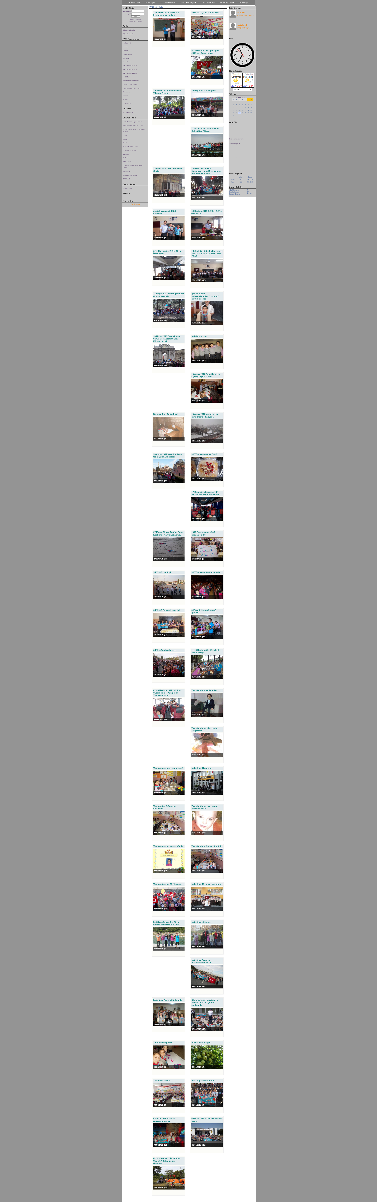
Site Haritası (135, 204)
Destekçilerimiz (127, 188)
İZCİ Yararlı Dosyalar (188, 3)
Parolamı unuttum (135, 19)
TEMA (125, 143)
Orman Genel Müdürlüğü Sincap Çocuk (132, 167)
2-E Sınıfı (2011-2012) (130, 73)
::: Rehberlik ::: (127, 103)
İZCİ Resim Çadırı (208, 3)
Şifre (129, 14)
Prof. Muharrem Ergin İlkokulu (132, 122)
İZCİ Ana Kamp (134, 3)
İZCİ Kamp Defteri (227, 3)
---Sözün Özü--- (127, 43)
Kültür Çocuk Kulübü (129, 150)
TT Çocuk (126, 154)
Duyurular (126, 58)
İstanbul (125, 96)
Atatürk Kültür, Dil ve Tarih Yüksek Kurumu (134, 130)
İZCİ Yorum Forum (168, 3)
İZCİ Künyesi (150, 3)
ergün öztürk (242, 25)
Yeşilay (125, 139)
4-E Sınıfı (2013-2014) (130, 65)
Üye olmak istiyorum (135, 21)
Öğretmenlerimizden (129, 30)
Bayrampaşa (126, 92)
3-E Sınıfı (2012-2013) (130, 69)
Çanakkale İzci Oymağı (130, 84)
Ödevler (125, 50)
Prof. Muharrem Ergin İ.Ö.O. (131, 88)
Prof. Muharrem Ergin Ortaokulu (133, 125)
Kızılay (125, 135)
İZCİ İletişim (243, 3)
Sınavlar (125, 47)
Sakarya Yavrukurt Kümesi (131, 80)
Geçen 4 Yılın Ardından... (246, 16)
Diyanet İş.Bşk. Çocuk (130, 175)
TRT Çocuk (126, 179)
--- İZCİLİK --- (127, 77)
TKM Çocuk (127, 161)
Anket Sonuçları (128, 112)
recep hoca (241, 12)
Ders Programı (127, 54)
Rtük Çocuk (126, 158)
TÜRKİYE (126, 99)
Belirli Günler (127, 62)
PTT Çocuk (126, 171)
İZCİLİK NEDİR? (243, 28)
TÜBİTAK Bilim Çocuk (130, 146)
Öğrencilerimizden (128, 34)
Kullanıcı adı (127, 11)
